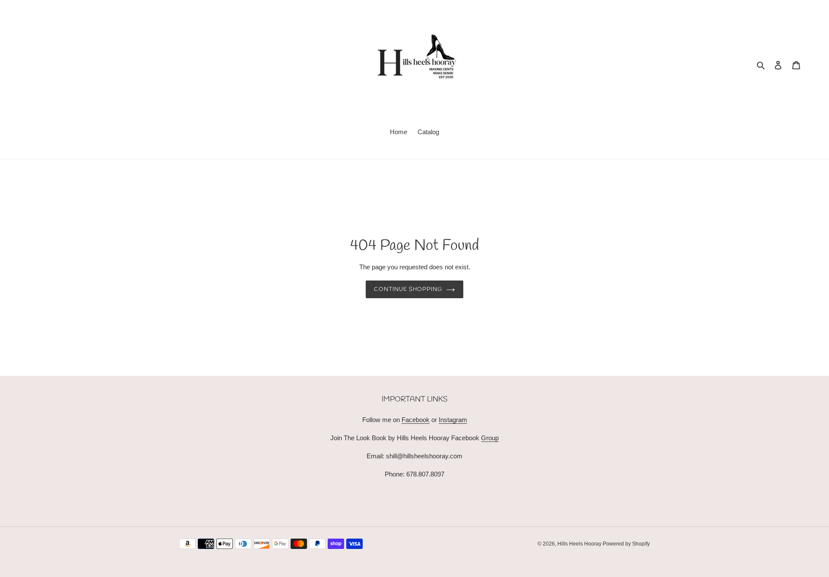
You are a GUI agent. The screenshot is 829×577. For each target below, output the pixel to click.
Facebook (416, 419)
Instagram (453, 419)
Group (490, 437)
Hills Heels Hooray (580, 544)
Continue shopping (408, 289)
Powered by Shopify (626, 544)
